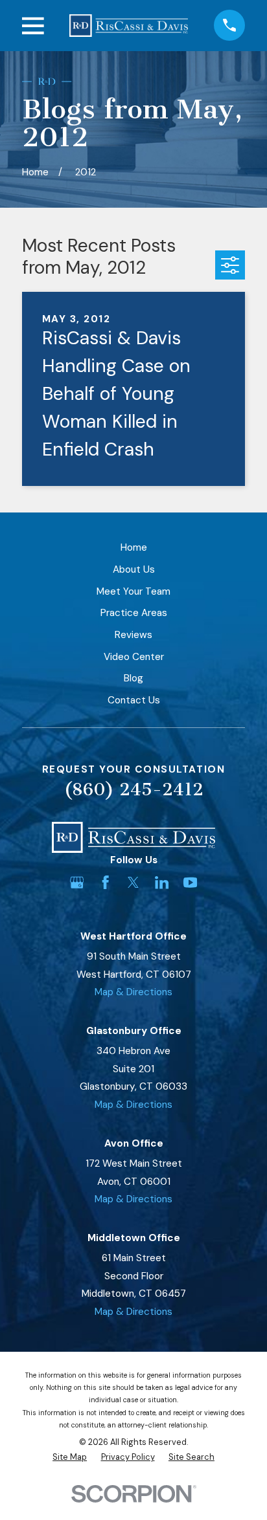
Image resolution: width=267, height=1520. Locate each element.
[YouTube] (190, 882)
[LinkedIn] (161, 882)
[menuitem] (69, 1457)
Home (134, 547)
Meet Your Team (133, 591)
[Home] (128, 25)
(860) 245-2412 (133, 790)
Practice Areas (133, 612)
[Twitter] (133, 882)
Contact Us (134, 700)
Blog (133, 678)
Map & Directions (133, 992)
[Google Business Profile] (77, 882)
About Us (134, 569)
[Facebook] (105, 882)
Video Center (134, 656)
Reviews (133, 634)
